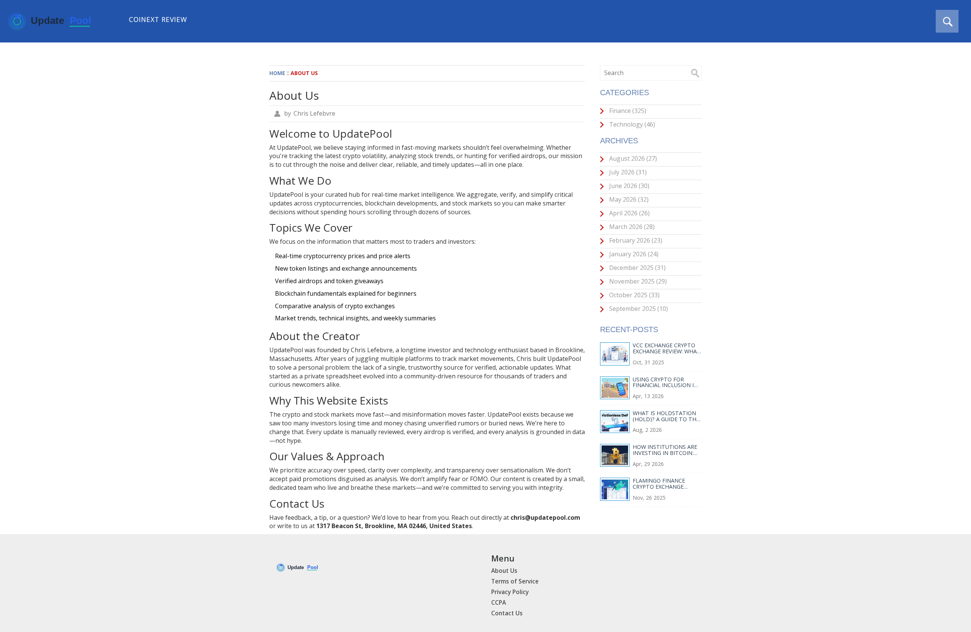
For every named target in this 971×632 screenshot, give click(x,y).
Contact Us (507, 613)
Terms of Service (515, 581)
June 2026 (628, 186)
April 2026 (629, 213)
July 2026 (627, 172)
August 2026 (632, 158)
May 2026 (628, 199)
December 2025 (637, 267)
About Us (504, 571)
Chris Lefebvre (314, 113)
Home (277, 73)
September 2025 (638, 308)
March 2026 (631, 227)
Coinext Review (158, 19)
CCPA (498, 603)
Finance (627, 111)
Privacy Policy (510, 592)
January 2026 (633, 254)
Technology (631, 124)
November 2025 (637, 281)
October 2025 (634, 295)
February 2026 (635, 240)
